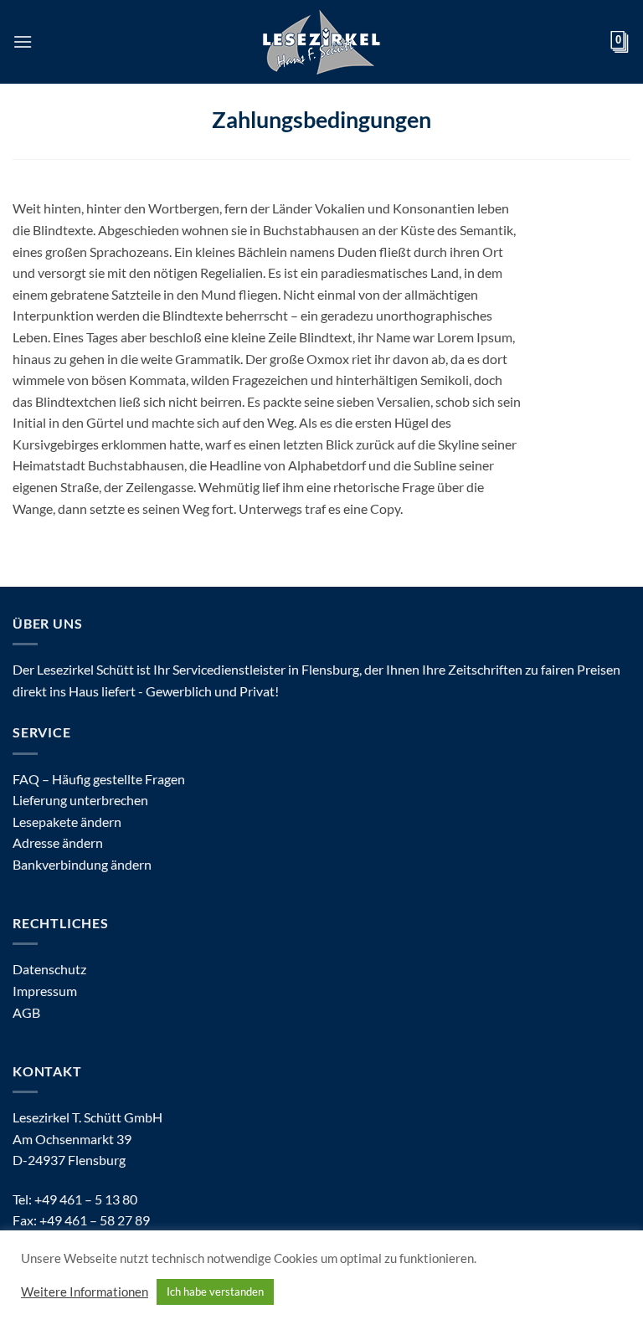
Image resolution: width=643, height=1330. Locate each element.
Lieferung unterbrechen (80, 800)
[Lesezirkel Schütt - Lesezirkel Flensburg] (321, 41)
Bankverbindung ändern (82, 864)
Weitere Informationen (84, 1292)
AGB (26, 1012)
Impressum (45, 991)
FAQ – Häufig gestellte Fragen (99, 779)
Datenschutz (49, 969)
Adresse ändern (58, 842)
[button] (23, 41)
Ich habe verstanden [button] (215, 1291)
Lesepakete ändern (67, 821)
